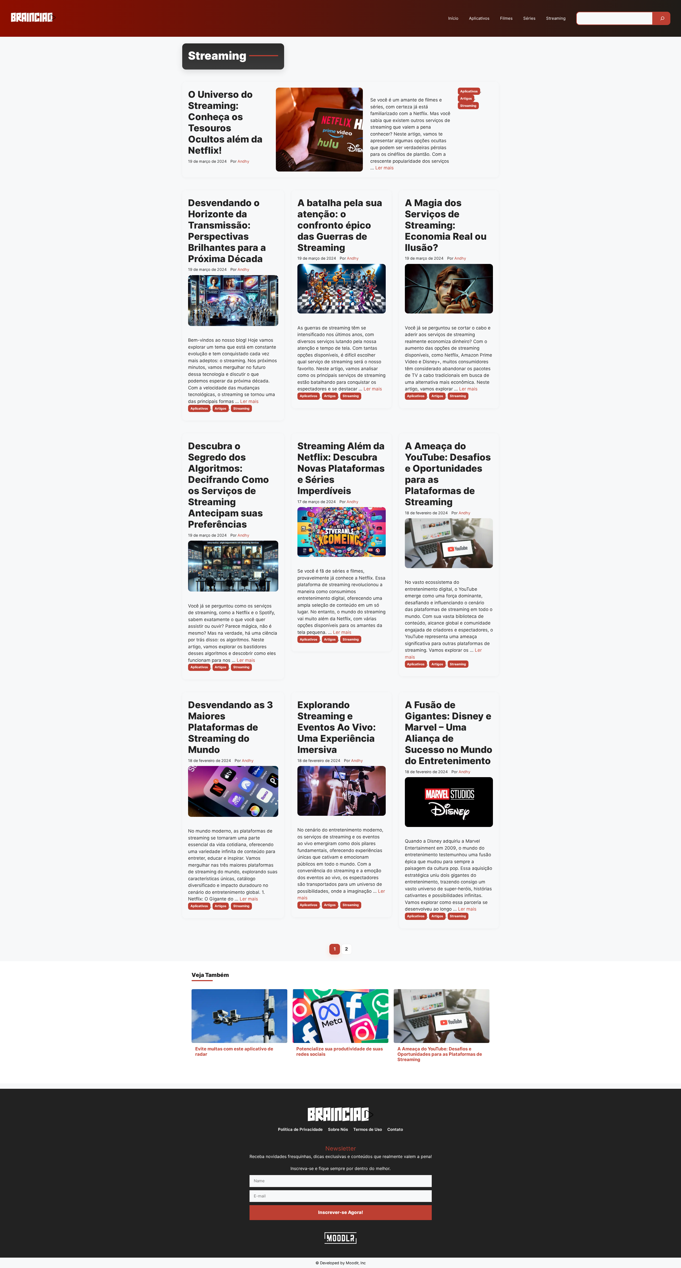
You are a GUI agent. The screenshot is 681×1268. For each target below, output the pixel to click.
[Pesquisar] (662, 18)
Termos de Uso (367, 1129)
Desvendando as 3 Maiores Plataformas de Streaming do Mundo (230, 727)
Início (453, 18)
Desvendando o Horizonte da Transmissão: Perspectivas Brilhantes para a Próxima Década (227, 230)
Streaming (556, 18)
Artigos (466, 98)
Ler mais (384, 167)
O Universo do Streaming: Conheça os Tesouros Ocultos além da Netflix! (225, 122)
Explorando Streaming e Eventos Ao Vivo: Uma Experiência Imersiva (336, 727)
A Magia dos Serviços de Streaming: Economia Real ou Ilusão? (446, 225)
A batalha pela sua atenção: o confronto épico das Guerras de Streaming (339, 225)
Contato (395, 1129)
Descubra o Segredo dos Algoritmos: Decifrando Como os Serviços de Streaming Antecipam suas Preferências (228, 485)
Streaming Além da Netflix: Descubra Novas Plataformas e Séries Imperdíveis (341, 468)
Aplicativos (479, 18)
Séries (529, 18)
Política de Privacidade (300, 1129)
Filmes (506, 18)
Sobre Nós (338, 1129)
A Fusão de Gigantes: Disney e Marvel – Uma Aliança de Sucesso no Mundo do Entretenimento (448, 732)
